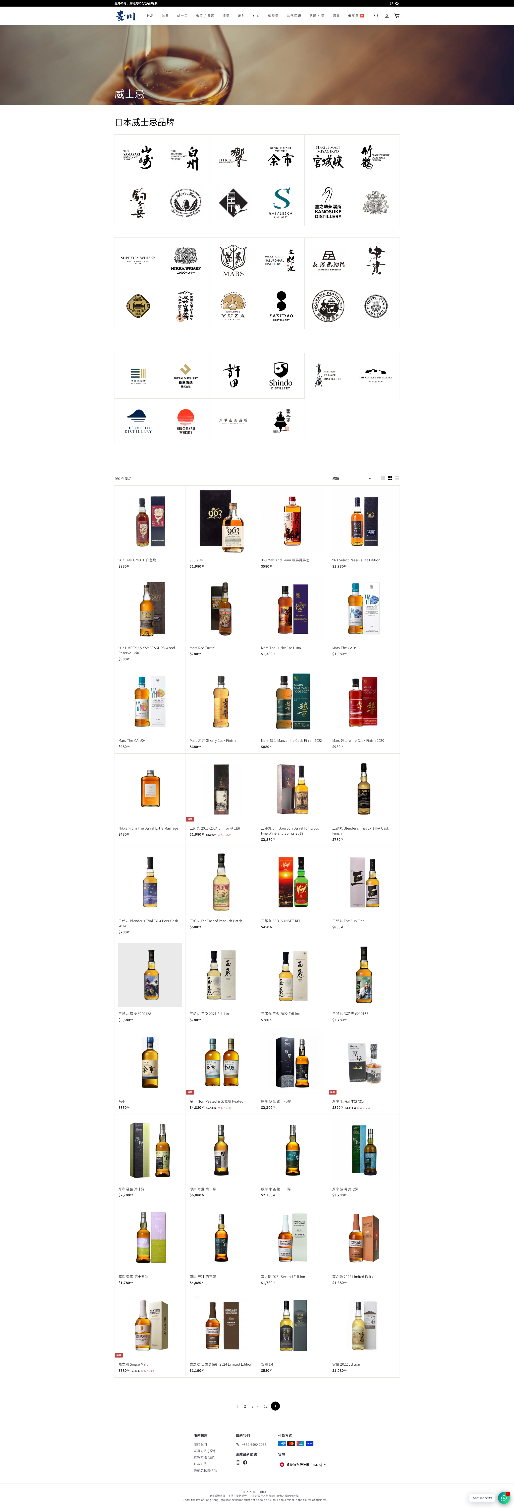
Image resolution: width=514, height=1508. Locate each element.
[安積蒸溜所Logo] (138, 306)
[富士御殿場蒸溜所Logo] (376, 203)
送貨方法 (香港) (205, 1450)
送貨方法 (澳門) (205, 1457)
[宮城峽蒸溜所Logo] (328, 157)
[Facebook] (245, 1462)
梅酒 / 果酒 (205, 15)
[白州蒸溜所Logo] (186, 157)
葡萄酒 (273, 15)
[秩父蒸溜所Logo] (186, 203)
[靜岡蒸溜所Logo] (281, 203)
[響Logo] (233, 157)
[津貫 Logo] (376, 260)
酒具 (336, 15)
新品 (150, 15)
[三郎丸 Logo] (281, 260)
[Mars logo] (233, 260)
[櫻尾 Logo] (281, 306)
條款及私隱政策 (205, 1470)
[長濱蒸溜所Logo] (328, 260)
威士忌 (182, 15)
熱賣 (165, 15)
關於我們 (200, 1444)
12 (266, 1406)
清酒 (226, 15)
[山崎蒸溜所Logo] (138, 157)
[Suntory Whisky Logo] (138, 260)
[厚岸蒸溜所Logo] (233, 203)
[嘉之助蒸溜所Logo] (328, 203)
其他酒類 (294, 15)
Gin (256, 15)
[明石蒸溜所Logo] (376, 306)
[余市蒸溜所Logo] (281, 157)
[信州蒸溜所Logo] (138, 203)
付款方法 (200, 1463)
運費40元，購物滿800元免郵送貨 (136, 3)
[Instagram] (238, 1462)
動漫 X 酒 (317, 15)
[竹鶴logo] (376, 157)
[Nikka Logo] (186, 260)
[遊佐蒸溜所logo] (233, 306)
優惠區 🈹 (356, 15)
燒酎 (241, 15)
